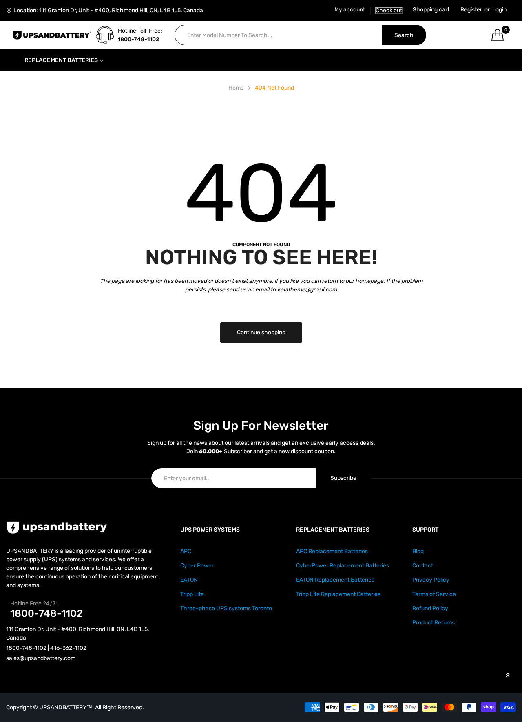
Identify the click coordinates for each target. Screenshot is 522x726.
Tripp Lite (192, 594)
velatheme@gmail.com (307, 289)
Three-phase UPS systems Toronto (226, 608)
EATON (189, 579)
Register (471, 10)
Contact (422, 565)
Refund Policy (430, 608)
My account (349, 10)
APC (185, 551)
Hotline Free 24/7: (33, 603)
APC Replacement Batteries (332, 551)
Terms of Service (434, 594)
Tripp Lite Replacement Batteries (338, 594)
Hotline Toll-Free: (140, 30)
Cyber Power (197, 565)
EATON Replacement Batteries (335, 579)
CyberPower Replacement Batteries (342, 565)
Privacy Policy (430, 579)
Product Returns (433, 622)
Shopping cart (431, 10)
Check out (389, 10)
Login (499, 10)
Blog (418, 551)
